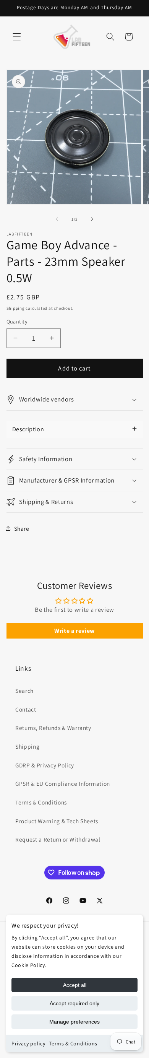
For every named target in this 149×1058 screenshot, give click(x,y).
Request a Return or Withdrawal (57, 839)
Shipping (15, 308)
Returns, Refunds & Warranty (53, 727)
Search (24, 690)
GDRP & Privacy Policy (44, 765)
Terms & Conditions (73, 1043)
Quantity (17, 321)
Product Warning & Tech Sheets (56, 821)
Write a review (74, 631)
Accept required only (74, 1003)
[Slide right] (92, 219)
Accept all (74, 985)
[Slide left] (57, 219)
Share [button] (21, 528)
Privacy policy (28, 1043)
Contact (25, 709)
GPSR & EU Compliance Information (62, 783)
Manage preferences (74, 1022)
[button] (17, 37)
